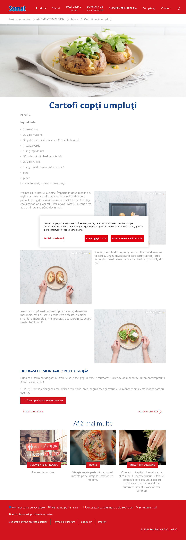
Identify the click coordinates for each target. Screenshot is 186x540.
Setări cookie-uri (54, 238)
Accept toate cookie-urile (127, 238)
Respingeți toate (96, 238)
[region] (94, 231)
